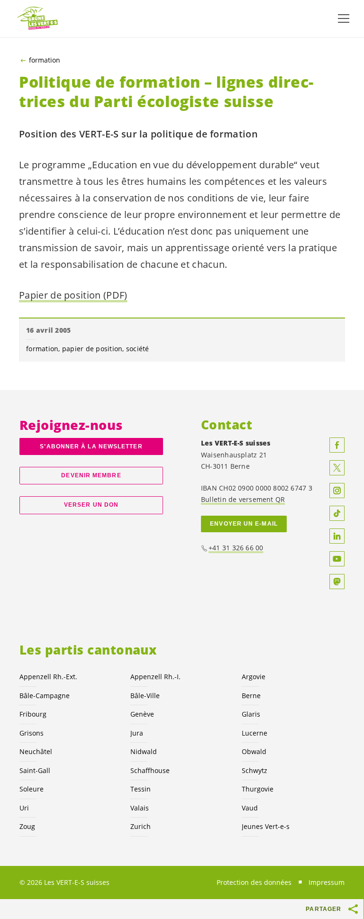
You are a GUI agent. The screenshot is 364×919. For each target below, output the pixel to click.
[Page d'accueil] (38, 18)
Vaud (250, 807)
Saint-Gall (34, 770)
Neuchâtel (35, 751)
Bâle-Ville (145, 695)
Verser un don (91, 504)
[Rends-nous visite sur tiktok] (337, 513)
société (137, 348)
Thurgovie (257, 788)
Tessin (140, 788)
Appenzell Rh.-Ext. (48, 676)
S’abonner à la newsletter (91, 446)
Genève (142, 714)
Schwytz (254, 770)
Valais (139, 807)
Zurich (140, 826)
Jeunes (266, 826)
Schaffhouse (150, 770)
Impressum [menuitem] (327, 882)
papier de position (92, 348)
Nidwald (143, 751)
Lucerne (254, 732)
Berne (251, 695)
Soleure (31, 788)
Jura (136, 732)
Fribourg (32, 714)
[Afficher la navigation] (343, 18)
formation (44, 60)
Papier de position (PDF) (73, 295)
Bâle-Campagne (44, 695)
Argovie (253, 676)
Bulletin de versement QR (243, 499)
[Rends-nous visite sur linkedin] (337, 536)
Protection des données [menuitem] (254, 882)
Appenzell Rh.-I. (155, 676)
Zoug (27, 826)
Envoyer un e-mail (244, 523)
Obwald (254, 751)
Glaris (251, 714)
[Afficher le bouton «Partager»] (353, 909)
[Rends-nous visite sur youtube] (337, 558)
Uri (24, 807)
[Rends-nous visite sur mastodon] (337, 581)
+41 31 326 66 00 (236, 547)
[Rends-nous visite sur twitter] (337, 467)
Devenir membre (91, 475)
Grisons (31, 732)
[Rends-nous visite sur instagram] (337, 490)
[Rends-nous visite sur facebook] (337, 445)
